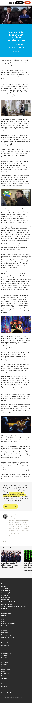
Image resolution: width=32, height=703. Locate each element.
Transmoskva (5, 611)
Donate (27, 2)
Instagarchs (4, 615)
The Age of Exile (5, 584)
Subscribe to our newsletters (9, 684)
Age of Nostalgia (5, 597)
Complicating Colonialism (8, 593)
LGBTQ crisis (4, 609)
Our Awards (4, 662)
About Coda (4, 651)
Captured (3, 586)
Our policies (4, 676)
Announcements (6, 653)
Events (3, 671)
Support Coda (10, 506)
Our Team (4, 655)
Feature (11, 542)
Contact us (4, 678)
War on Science (5, 591)
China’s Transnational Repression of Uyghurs (13, 606)
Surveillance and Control (8, 637)
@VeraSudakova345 (16, 536)
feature (21, 47)
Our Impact (4, 660)
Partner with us (5, 669)
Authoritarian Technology (8, 623)
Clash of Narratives (6, 604)
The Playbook (5, 588)
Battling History (5, 600)
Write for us (4, 667)
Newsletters (19, 2)
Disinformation (16, 28)
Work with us (4, 664)
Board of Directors (6, 658)
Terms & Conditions (9, 697)
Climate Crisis (5, 626)
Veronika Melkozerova (16, 44)
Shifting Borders (5, 595)
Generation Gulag (6, 613)
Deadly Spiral (5, 645)
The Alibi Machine (6, 643)
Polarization (4, 632)
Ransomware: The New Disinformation (11, 602)
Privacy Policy (18, 697)
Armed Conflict (5, 621)
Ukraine (18, 542)
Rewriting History (6, 635)
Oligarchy (4, 630)
